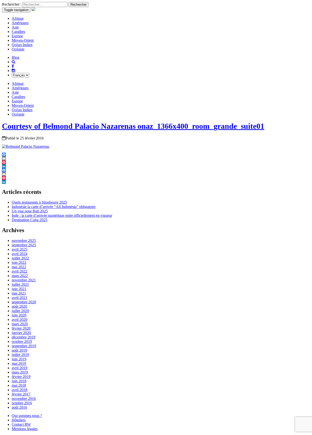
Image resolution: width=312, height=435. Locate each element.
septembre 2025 (24, 245)
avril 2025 (19, 249)
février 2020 (21, 328)
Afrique (18, 18)
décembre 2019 (23, 337)
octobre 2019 (22, 341)
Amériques (20, 23)
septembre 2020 (24, 302)
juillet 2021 (20, 284)
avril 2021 (19, 298)
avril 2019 (19, 368)
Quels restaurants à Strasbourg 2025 (39, 202)
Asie (15, 27)
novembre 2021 (24, 280)
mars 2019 (20, 372)
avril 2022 (19, 271)
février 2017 (21, 394)
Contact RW (21, 424)
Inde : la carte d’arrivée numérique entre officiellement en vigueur (62, 215)
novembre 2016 (24, 398)
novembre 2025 (24, 240)
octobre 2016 (22, 403)
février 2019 (21, 377)
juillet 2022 (20, 258)
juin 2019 (19, 359)
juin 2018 (19, 381)
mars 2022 (20, 276)
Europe (17, 36)
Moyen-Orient (23, 40)
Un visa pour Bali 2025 (30, 211)
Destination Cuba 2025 (29, 220)
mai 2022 (19, 267)
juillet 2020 (20, 311)
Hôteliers (19, 420)
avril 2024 (19, 254)
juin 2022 (19, 262)
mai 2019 (19, 363)
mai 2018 (19, 385)
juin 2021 (19, 289)
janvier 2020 (21, 333)
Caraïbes (18, 32)
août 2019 (19, 350)
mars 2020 (20, 324)
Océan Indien (22, 45)
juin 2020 (19, 315)
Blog (15, 57)
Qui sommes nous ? (27, 416)
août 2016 (19, 407)
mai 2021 (19, 293)
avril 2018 (19, 390)
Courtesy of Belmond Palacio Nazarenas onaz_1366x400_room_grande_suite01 (133, 126)
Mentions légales (25, 429)
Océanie (18, 49)
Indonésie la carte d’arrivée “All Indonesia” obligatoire (54, 207)
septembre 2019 (24, 346)
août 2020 (19, 306)
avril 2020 (19, 319)
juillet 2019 (20, 355)
